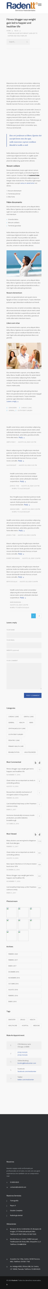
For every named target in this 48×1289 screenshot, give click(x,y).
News (31, 723)
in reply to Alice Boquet (21, 489)
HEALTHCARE (12, 1026)
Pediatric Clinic (14, 740)
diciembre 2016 (13, 972)
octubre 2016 (13, 984)
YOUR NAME (11, 630)
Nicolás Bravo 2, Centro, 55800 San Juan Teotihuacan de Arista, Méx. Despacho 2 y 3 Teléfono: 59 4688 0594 (25, 1241)
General (12, 410)
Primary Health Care (15, 746)
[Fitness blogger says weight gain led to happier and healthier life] (24, 69)
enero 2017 (12, 966)
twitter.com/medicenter (26, 1079)
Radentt (14, 1280)
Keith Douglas (12, 582)
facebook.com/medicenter (27, 1071)
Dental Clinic (29, 717)
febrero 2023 (13, 954)
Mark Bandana (15, 602)
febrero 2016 (13, 996)
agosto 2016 (13, 990)
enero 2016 (12, 1002)
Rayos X (13, 1205)
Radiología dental (16, 1215)
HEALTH (32, 1020)
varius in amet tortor (27, 183)
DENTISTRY (11, 1020)
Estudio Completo (16, 1210)
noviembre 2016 (14, 978)
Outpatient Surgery (25, 410)
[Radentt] (22, 6)
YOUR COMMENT (12, 661)
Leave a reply (12, 401)
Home (9, 31)
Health (21, 723)
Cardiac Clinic (26, 408)
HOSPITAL (25, 1026)
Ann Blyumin (14, 509)
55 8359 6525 (14, 1182)
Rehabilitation (13, 752)
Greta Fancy (11, 442)
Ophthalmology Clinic (17, 728)
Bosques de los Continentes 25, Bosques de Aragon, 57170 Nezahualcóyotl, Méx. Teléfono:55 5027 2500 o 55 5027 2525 (25, 1231)
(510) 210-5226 (22, 1055)
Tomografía (14, 1201)
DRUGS (22, 1020)
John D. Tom (14, 486)
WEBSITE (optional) (13, 650)
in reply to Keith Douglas (19, 608)
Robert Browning (13, 558)
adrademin (13, 408)
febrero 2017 (13, 960)
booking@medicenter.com (27, 1063)
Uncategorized (30, 752)
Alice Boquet (11, 465)
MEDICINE (36, 1026)
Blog (16, 31)
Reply (21, 437)
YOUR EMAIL (11, 640)
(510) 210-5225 (22, 1052)
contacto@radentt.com (18, 1187)
